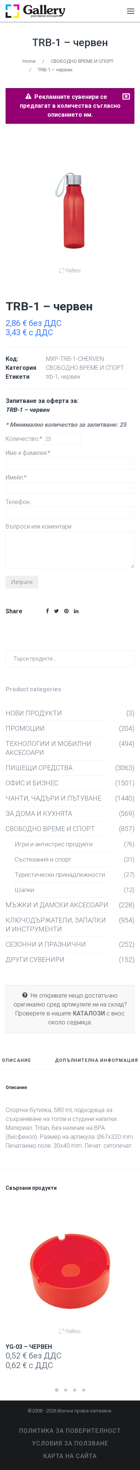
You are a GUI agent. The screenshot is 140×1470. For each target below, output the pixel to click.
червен (70, 376)
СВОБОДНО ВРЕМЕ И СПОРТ (82, 61)
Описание (16, 1060)
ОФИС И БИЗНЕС (32, 783)
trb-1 (52, 376)
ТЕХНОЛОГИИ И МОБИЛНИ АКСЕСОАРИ (48, 748)
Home (28, 61)
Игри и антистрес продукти (54, 844)
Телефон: (18, 501)
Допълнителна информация (96, 1060)
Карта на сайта (70, 1456)
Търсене (127, 658)
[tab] (16, 1063)
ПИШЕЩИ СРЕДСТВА (39, 768)
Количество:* (25, 438)
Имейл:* (16, 477)
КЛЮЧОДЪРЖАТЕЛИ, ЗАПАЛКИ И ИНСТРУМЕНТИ (56, 924)
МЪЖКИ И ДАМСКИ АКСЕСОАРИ (57, 905)
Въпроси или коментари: (39, 526)
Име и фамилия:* (28, 452)
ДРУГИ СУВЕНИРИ (35, 959)
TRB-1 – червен (70, 42)
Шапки (24, 890)
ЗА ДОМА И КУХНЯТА (39, 813)
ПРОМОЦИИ (25, 728)
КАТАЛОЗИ (89, 1013)
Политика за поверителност (70, 1430)
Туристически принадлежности (60, 874)
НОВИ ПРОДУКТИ (34, 713)
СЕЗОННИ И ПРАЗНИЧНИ (46, 944)
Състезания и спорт (43, 859)
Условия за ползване (70, 1443)
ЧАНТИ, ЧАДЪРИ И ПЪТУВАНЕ (53, 798)
